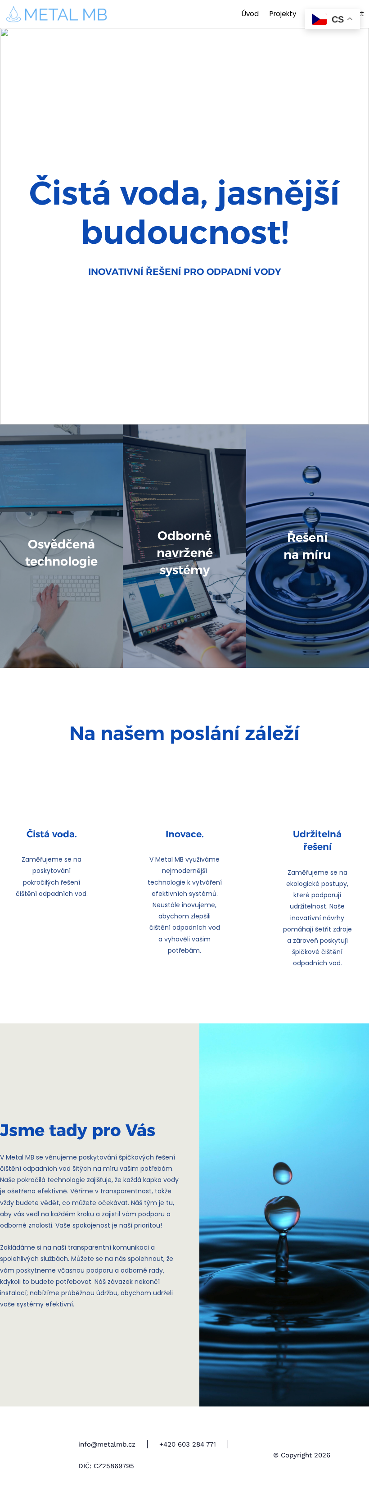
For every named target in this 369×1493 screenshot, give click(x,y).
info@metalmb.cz (106, 1444)
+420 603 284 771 (187, 1444)
